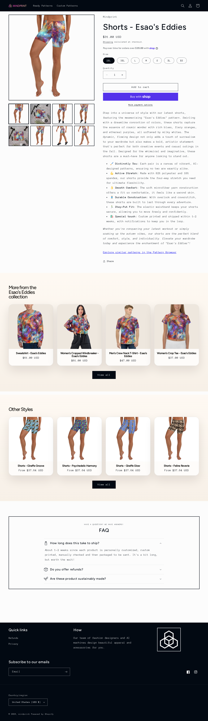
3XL (123, 60)
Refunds (13, 638)
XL (169, 60)
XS (181, 60)
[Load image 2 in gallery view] (40, 114)
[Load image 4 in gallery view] (84, 114)
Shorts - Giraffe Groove (31, 465)
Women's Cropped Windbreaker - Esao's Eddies (79, 354)
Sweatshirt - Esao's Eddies (31, 353)
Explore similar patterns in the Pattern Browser (140, 252)
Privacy (13, 644)
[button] (183, 5)
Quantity (108, 68)
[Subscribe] (66, 672)
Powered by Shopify (42, 714)
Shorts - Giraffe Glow (128, 465)
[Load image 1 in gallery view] (19, 114)
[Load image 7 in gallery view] (62, 136)
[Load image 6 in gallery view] (40, 136)
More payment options (140, 105)
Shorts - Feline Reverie (176, 465)
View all (104, 374)
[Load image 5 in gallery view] (19, 136)
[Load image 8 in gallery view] (84, 136)
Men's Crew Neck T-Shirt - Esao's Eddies (128, 354)
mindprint (24, 714)
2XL (109, 60)
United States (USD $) (26, 702)
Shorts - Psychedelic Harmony (79, 465)
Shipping (108, 42)
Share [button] (110, 261)
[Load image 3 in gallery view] (62, 114)
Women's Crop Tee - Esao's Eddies (176, 353)
